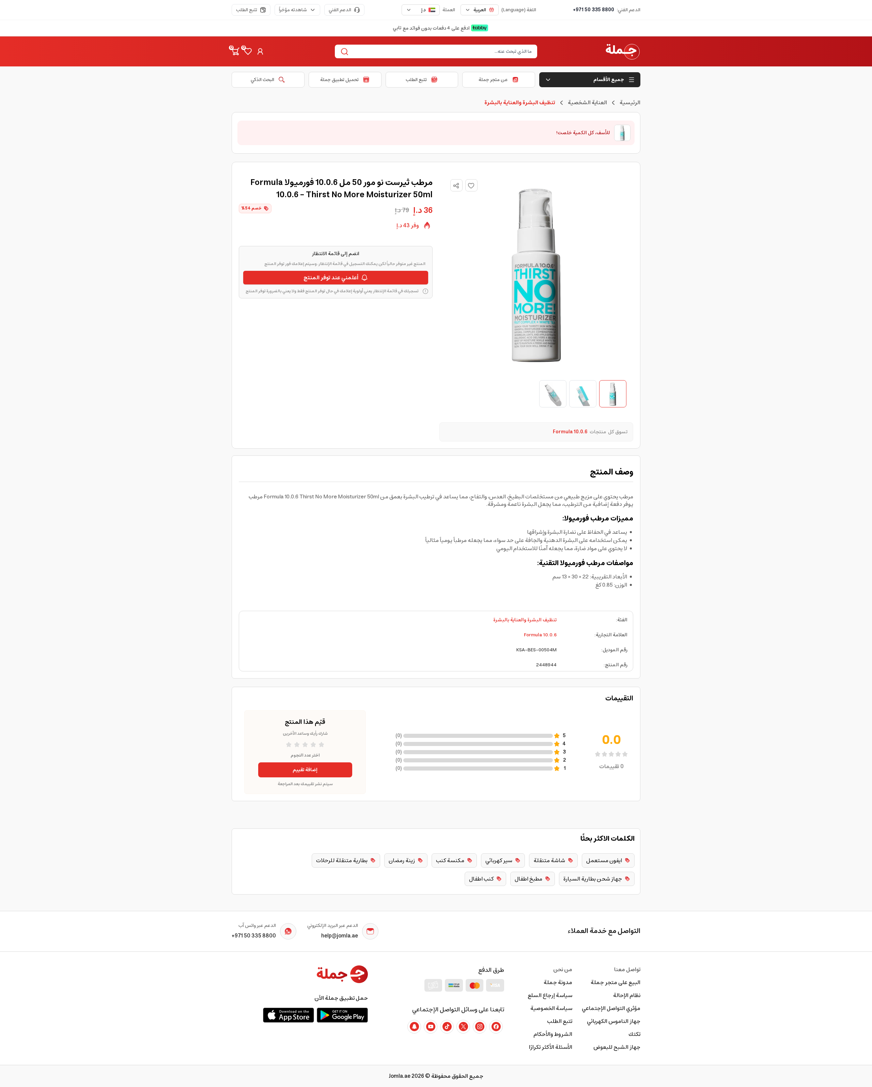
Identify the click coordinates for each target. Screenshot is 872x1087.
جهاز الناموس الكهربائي (613, 1021)
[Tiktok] (447, 1027)
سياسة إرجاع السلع (550, 995)
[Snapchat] (414, 1027)
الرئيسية (630, 102)
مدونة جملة (558, 982)
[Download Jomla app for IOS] (288, 1015)
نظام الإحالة (626, 995)
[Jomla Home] (622, 51)
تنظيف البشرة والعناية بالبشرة (525, 620)
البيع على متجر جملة (615, 982)
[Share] (456, 186)
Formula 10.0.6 (540, 635)
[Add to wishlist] (471, 185)
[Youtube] (430, 1027)
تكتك (634, 1034)
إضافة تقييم (305, 770)
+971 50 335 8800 (593, 9)
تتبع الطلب (246, 10)
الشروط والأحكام (552, 1034)
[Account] (260, 51)
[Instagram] (479, 1027)
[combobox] (480, 9)
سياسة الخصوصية (551, 1008)
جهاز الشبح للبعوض (616, 1047)
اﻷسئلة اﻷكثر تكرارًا (550, 1047)
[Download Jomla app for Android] (342, 1015)
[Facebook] (496, 1027)
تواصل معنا (627, 969)
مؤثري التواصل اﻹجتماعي (611, 1008)
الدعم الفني (340, 10)
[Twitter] (463, 1027)
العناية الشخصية (587, 102)
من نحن (562, 969)
